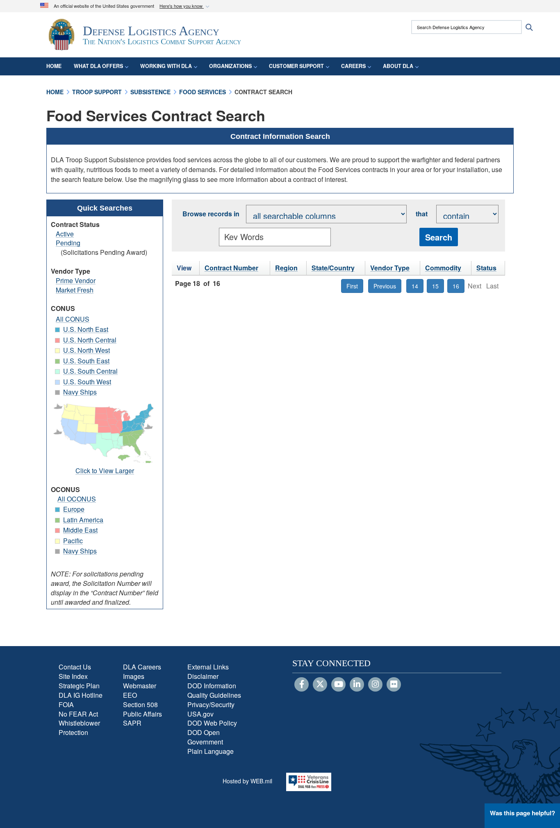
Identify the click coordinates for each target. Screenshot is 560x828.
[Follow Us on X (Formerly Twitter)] (320, 685)
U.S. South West (87, 381)
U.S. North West (86, 350)
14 (415, 286)
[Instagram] (375, 685)
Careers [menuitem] (353, 66)
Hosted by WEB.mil (247, 781)
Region (286, 267)
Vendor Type (390, 267)
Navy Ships (80, 392)
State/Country (333, 267)
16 (456, 286)
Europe (73, 509)
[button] (185, 6)
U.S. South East (86, 360)
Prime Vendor (76, 280)
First (352, 286)
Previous (384, 286)
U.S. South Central (90, 371)
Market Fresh (74, 290)
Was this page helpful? (522, 812)
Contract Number (231, 267)
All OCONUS (76, 499)
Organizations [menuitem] (230, 66)
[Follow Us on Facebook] (301, 685)
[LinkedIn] (357, 685)
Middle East (80, 530)
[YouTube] (338, 685)
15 (435, 286)
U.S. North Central (89, 340)
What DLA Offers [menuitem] (98, 66)
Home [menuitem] (53, 66)
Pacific (73, 540)
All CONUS (72, 319)
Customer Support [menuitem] (296, 66)
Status (486, 267)
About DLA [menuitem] (398, 66)
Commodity (443, 267)
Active (65, 233)
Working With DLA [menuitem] (166, 66)
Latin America (83, 519)
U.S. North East (85, 329)
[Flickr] (394, 685)
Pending (68, 242)
